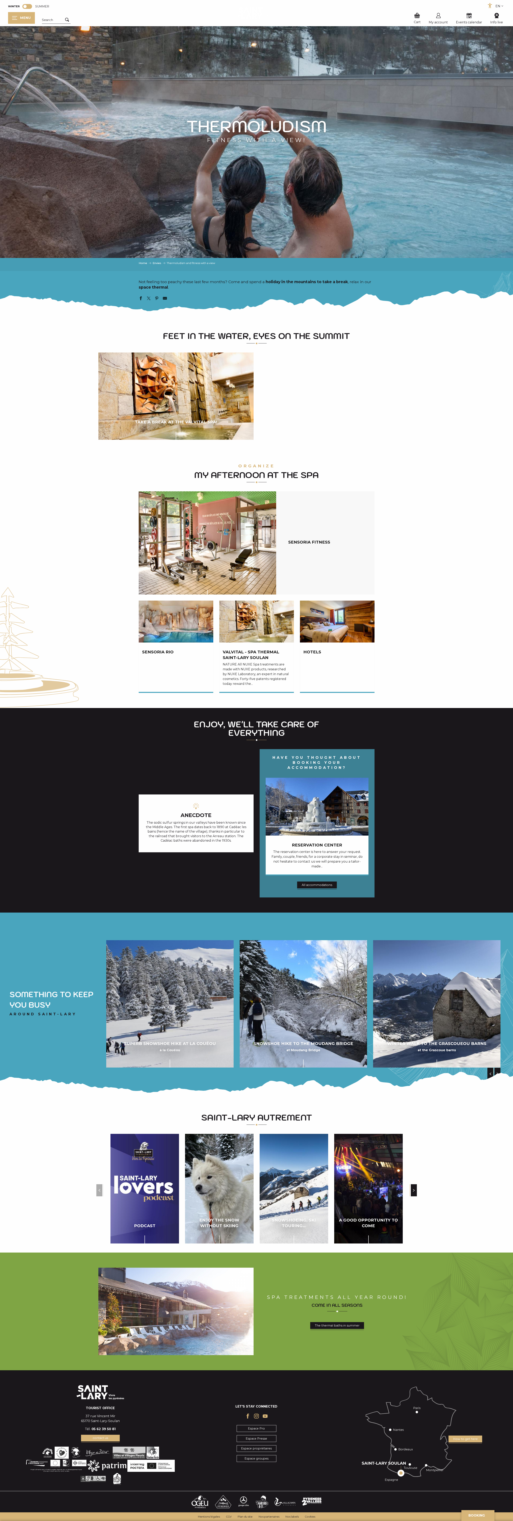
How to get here (465, 1439)
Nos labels (292, 1516)
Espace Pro (256, 1428)
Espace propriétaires (256, 1448)
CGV (229, 1516)
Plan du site (245, 1516)
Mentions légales (209, 1516)
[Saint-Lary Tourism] (256, 13)
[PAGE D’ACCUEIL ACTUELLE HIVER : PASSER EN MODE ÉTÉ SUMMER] (27, 6)
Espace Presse (256, 1438)
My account (438, 22)
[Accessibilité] (490, 5)
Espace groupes (256, 1458)
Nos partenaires (269, 1516)
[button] (56, 20)
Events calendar (469, 22)
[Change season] (28, 6)
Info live (496, 22)
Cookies (310, 1516)
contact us (100, 1438)
